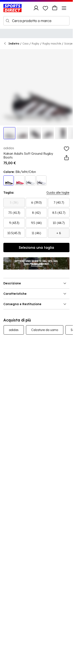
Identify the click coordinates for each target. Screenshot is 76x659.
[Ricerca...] (7, 20)
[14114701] (41, 180)
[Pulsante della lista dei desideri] (45, 8)
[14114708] (19, 180)
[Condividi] (66, 158)
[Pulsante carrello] (54, 8)
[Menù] (64, 8)
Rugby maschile (51, 43)
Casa (25, 43)
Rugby (35, 43)
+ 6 (58, 233)
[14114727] (30, 180)
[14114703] (8, 180)
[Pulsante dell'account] (36, 8)
